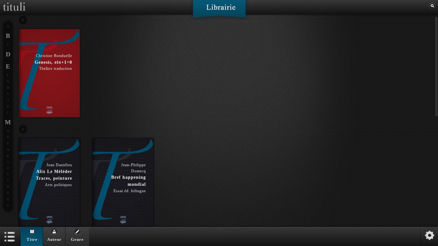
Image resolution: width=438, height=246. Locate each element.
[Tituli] (14, 2)
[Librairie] (219, 11)
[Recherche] (432, 6)
